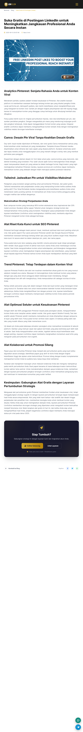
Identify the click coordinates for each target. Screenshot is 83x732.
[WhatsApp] (78, 720)
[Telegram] (78, 727)
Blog (12, 10)
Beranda (6, 10)
